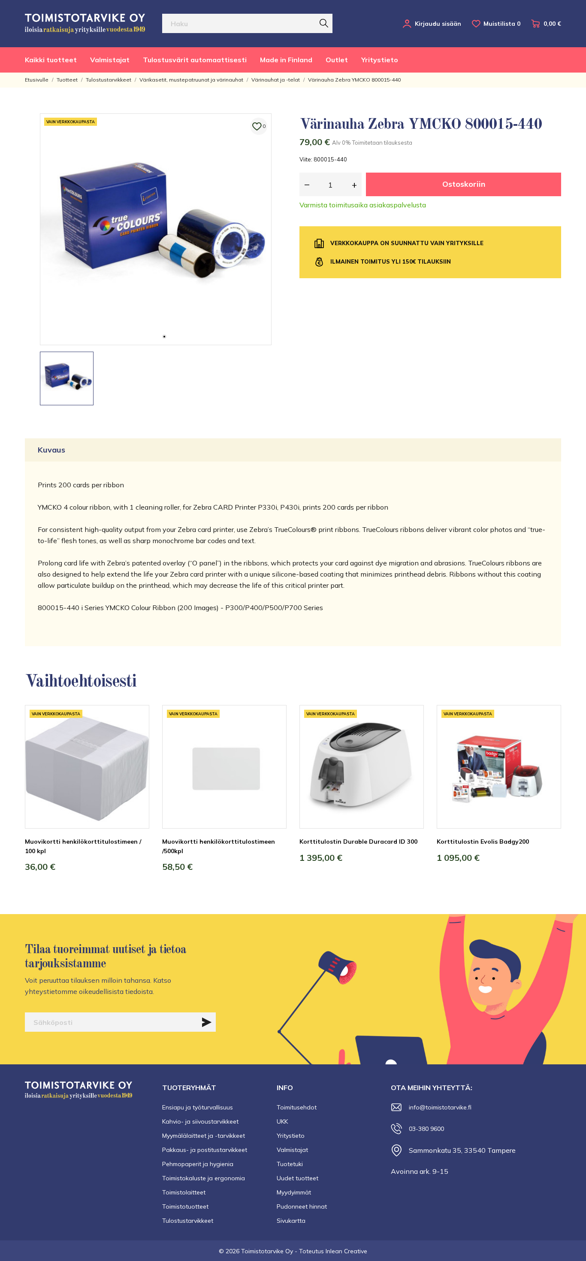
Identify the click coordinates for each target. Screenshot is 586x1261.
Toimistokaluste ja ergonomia (203, 1178)
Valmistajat (110, 59)
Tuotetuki (290, 1164)
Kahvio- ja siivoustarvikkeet (200, 1121)
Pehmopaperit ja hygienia (197, 1164)
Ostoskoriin (463, 184)
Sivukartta (291, 1221)
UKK (282, 1121)
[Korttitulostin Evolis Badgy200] (548, 737)
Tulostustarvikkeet (187, 1221)
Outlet (337, 59)
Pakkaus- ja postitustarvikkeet (204, 1150)
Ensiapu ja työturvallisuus (197, 1107)
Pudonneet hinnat (302, 1206)
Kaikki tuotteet (51, 59)
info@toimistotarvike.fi (440, 1107)
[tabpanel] (155, 229)
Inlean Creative (346, 1251)
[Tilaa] (207, 1022)
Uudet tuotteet (297, 1178)
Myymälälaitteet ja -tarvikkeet (203, 1135)
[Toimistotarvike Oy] (85, 23)
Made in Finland (286, 59)
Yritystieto (379, 59)
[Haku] (323, 23)
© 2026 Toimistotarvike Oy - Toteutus (272, 1251)
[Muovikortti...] (136, 737)
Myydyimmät (294, 1192)
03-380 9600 (426, 1129)
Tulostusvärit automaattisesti (195, 59)
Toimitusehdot (297, 1107)
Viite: (305, 159)
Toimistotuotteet (185, 1206)
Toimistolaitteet (183, 1192)
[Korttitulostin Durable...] (411, 737)
